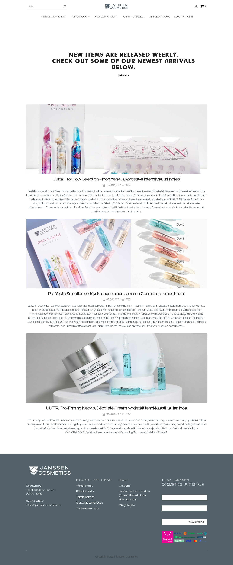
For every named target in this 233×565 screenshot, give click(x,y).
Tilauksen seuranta (88, 508)
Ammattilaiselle (133, 17)
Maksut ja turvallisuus (89, 503)
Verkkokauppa (80, 17)
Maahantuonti (183, 17)
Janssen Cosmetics (53, 17)
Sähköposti (168, 516)
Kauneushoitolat (105, 17)
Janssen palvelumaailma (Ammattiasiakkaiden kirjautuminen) (134, 496)
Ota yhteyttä (127, 505)
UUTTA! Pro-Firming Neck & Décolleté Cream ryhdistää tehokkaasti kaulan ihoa (116, 408)
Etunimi (166, 491)
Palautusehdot (85, 492)
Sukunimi (167, 502)
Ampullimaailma (160, 17)
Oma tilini (124, 486)
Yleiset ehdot (84, 486)
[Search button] (65, 6)
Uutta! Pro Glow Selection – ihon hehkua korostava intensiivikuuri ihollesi (116, 180)
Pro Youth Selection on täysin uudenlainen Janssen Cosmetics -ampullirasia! (116, 294)
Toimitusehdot (85, 497)
